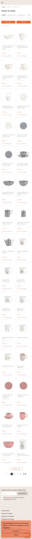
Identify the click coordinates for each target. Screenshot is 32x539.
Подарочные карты (7, 519)
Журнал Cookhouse (7, 516)
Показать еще (16, 469)
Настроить (16, 531)
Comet (29, 15)
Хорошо (16, 535)
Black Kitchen (11, 15)
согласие (8, 497)
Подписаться (22, 493)
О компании (5, 510)
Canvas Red (21, 15)
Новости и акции (6, 513)
